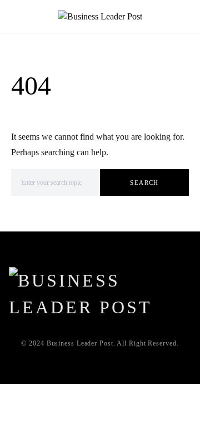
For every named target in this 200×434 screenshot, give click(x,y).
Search (144, 182)
